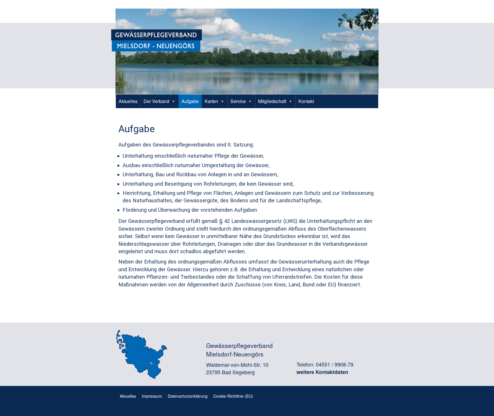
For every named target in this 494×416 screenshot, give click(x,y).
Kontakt (306, 101)
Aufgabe (190, 101)
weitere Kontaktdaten (322, 372)
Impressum (152, 396)
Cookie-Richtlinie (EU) (233, 396)
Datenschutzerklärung (188, 396)
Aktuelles (128, 101)
